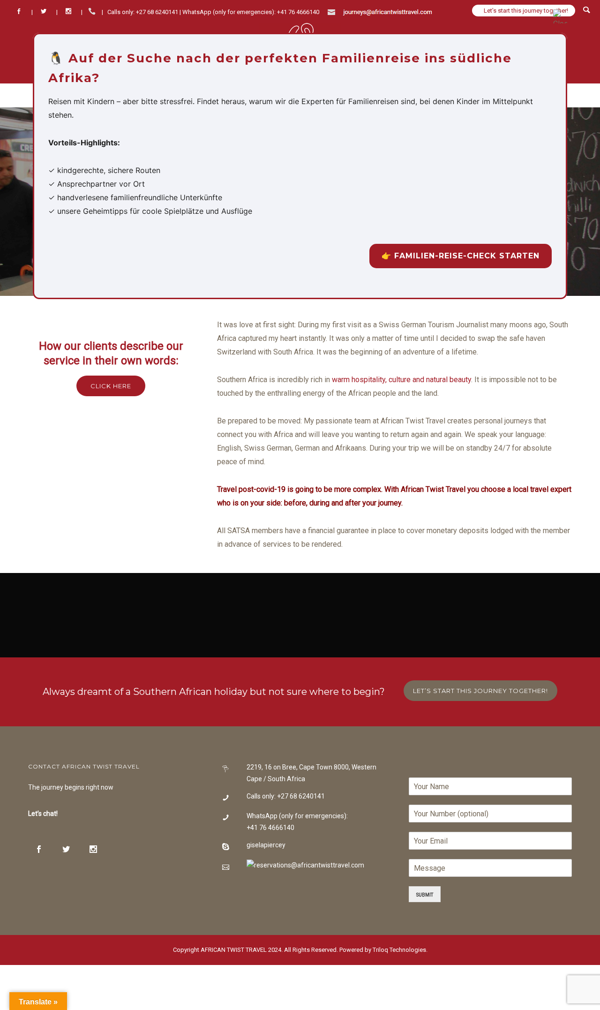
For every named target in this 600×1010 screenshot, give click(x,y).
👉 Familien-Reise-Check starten (461, 255)
